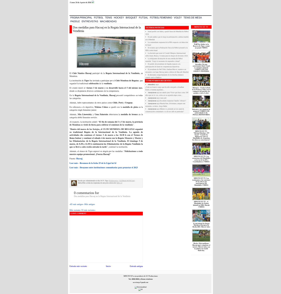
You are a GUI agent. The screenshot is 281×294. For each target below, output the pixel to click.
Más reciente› (76, 210)
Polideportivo (113, 181)
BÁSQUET (131, 17)
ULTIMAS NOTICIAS (126, 181)
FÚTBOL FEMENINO (161, 17)
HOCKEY (119, 17)
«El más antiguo (77, 204)
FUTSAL (143, 17)
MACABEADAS (108, 21)
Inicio (108, 266)
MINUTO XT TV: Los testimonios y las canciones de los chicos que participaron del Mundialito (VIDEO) (201, 181)
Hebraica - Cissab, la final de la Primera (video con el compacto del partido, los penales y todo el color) (201, 90)
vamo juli (163, 98)
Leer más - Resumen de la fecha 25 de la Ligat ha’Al (93, 163)
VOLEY (178, 17)
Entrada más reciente (78, 266)
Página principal (81, 17)
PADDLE (75, 21)
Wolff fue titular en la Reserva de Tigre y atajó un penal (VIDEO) (201, 46)
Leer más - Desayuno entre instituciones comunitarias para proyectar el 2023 (104, 167)
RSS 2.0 (119, 183)
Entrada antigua (136, 266)
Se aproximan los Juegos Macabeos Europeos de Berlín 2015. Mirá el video (201, 225)
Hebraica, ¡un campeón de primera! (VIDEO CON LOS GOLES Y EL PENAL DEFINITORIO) (201, 112)
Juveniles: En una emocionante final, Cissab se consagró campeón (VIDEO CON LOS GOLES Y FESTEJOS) (201, 67)
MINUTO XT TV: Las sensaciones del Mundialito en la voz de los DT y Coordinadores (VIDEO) (201, 159)
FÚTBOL (98, 17)
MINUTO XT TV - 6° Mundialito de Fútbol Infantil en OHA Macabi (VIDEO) (201, 204)
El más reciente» (88, 210)
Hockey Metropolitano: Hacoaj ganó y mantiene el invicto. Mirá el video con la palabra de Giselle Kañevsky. (201, 247)
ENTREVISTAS (90, 21)
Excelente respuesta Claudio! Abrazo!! (173, 101)
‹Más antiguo (89, 204)
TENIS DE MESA (193, 17)
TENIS (108, 17)
